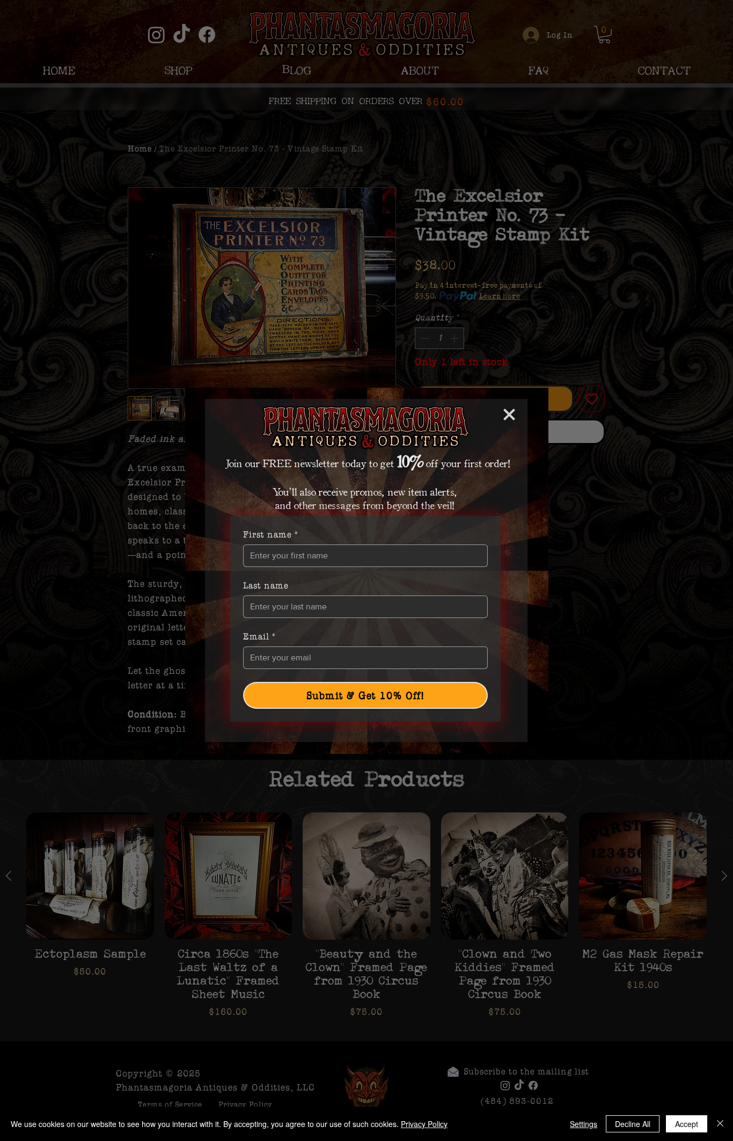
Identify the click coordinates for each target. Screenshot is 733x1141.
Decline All (632, 1123)
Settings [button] (583, 1123)
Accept (686, 1123)
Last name (266, 585)
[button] (509, 414)
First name (271, 534)
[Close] (720, 1123)
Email (259, 636)
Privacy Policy (424, 1123)
